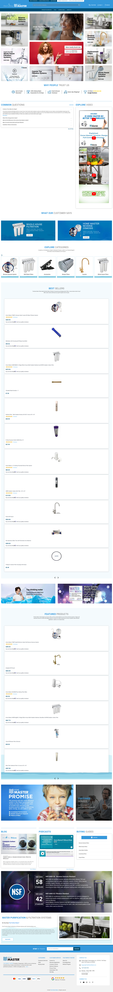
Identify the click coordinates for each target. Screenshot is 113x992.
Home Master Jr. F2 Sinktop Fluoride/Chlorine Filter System (19, 465)
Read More (5, 115)
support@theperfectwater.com (87, 807)
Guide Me (95, 837)
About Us (69, 9)
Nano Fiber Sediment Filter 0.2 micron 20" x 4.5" (16, 765)
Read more (7, 939)
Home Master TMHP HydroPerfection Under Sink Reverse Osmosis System (22, 642)
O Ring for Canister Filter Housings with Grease (16, 564)
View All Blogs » (33, 869)
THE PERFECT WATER (8, 963)
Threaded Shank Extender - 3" (12, 390)
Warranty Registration (62, 0)
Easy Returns (53, 0)
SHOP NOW (29, 235)
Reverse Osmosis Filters (84, 843)
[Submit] (79, 5)
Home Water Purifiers (83, 850)
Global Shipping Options (44, 0)
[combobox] (56, 5)
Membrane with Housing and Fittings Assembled (16, 341)
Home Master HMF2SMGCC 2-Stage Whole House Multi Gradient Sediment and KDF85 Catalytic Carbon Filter (30, 365)
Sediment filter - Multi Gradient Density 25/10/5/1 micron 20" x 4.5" (20, 414)
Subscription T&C (54, 970)
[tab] (38, 979)
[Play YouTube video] (94, 119)
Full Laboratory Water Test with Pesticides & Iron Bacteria (18, 540)
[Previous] (2, 255)
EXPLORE (29, 597)
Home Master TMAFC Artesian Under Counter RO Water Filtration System (22, 315)
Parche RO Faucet (9, 516)
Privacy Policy (53, 968)
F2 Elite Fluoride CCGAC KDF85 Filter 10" (15, 440)
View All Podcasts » (70, 869)
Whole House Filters (83, 846)
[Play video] (94, 119)
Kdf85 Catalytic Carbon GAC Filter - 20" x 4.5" (15, 491)
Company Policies (54, 964)
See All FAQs (70, 128)
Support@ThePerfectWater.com (88, 965)
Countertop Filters (82, 853)
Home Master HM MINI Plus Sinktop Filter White (16, 692)
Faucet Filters (82, 857)
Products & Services (47, 9)
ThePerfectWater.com (31, 926)
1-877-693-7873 (34, 0)
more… (27, 966)
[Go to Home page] (16, 5)
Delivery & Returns (54, 966)
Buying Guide (41, 964)
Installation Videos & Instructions (76, 0)
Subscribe (76, 948)
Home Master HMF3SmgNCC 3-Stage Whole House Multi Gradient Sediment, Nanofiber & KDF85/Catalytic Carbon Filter (32, 717)
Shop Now (36, 29)
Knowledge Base (66, 962)
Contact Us (52, 960)
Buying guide (62, 9)
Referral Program (67, 964)
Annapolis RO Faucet (10, 668)
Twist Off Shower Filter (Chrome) (13, 741)
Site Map (52, 972)
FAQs (55, 9)
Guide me (42, 29)
